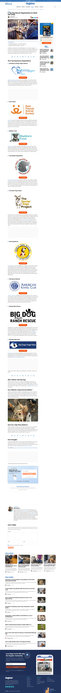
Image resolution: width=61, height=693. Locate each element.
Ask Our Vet (41, 6)
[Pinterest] (11, 4)
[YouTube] (9, 4)
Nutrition (23, 6)
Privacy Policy (19, 670)
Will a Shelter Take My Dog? (22, 43)
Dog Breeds (36, 6)
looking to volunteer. (28, 445)
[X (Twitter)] (8, 4)
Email (24, 541)
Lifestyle (32, 6)
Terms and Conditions (50, 680)
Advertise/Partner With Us (41, 681)
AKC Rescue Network (11, 295)
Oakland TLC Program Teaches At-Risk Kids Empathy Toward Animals (25, 447)
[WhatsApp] (33, 17)
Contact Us (38, 678)
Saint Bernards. (22, 357)
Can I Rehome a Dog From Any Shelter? (14, 45)
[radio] (19, 490)
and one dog (25, 510)
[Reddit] (30, 17)
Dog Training (28, 6)
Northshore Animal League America (14, 80)
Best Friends (10, 120)
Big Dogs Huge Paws (11, 353)
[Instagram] (7, 4)
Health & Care (18, 6)
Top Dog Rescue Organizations (12, 43)
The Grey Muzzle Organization (13, 179)
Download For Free (47, 42)
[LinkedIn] (36, 17)
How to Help (22, 45)
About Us (38, 680)
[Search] (55, 7)
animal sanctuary (32, 513)
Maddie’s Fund (10, 146)
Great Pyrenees (14, 357)
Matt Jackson (13, 16)
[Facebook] (5, 4)
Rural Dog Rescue (11, 265)
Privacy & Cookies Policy (26, 481)
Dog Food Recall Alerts (30, 686)
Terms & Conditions (19, 481)
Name (9, 541)
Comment (9, 531)
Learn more (41, 9)
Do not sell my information (51, 681)
